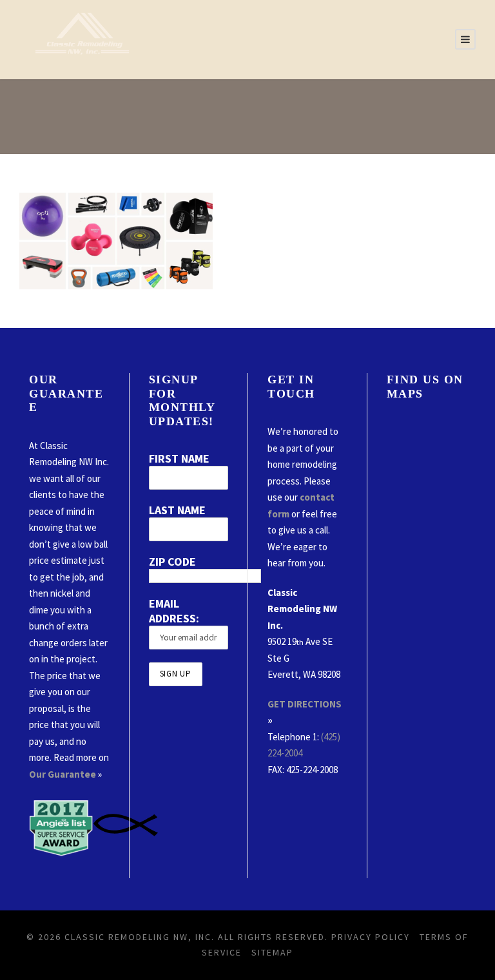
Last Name (177, 510)
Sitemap (272, 952)
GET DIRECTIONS (304, 704)
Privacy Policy (370, 937)
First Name (179, 458)
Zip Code (172, 561)
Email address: (174, 611)
